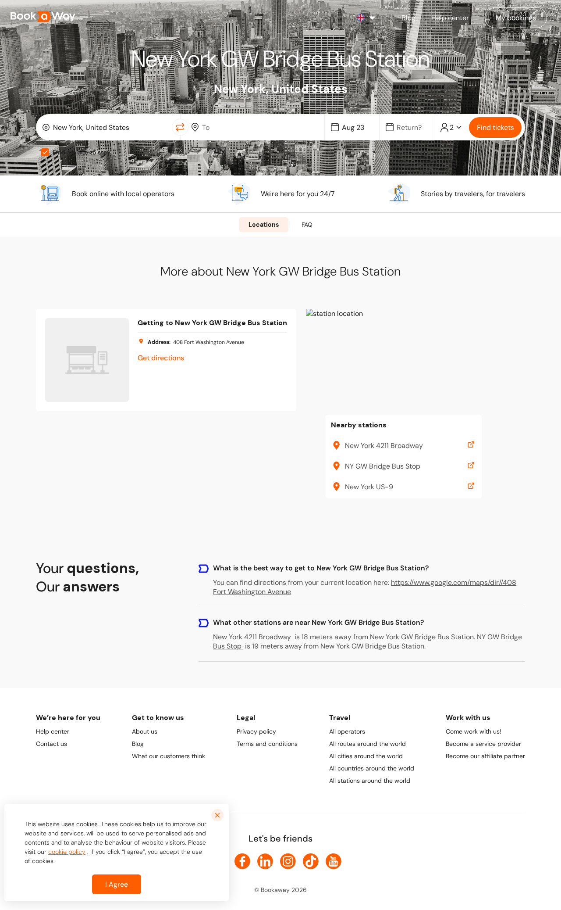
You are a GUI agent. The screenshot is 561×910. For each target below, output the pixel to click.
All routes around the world (367, 744)
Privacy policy (256, 731)
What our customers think (168, 756)
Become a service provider (483, 744)
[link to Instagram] (288, 861)
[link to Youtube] (333, 861)
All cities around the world (366, 756)
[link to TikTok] (311, 861)
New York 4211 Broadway (252, 636)
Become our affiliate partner (485, 756)
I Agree (116, 884)
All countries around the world (371, 768)
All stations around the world (369, 781)
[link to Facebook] (242, 861)
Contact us (51, 744)
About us (144, 731)
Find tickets (495, 127)
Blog (138, 744)
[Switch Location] (180, 127)
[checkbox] (45, 152)
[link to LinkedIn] (265, 861)
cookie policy (66, 852)
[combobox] (106, 127)
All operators (347, 731)
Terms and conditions (267, 744)
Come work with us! (473, 731)
